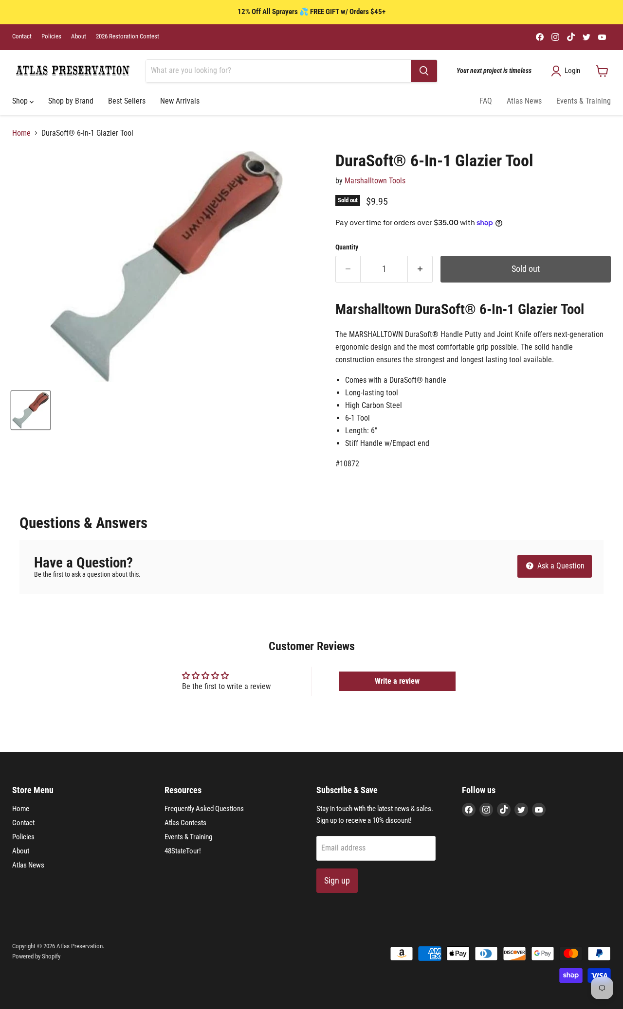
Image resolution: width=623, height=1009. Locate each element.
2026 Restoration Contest (127, 36)
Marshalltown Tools (375, 180)
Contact (22, 36)
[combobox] (278, 71)
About (78, 36)
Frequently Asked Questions (204, 808)
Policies (51, 36)
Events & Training (583, 101)
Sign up (337, 880)
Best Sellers (127, 101)
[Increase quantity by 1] (420, 269)
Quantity (346, 247)
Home (21, 133)
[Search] (424, 71)
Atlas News (524, 101)
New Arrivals (180, 101)
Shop (21, 101)
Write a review (397, 681)
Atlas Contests (185, 822)
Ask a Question (560, 565)
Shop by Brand (70, 101)
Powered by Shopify (36, 956)
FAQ (485, 101)
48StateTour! (183, 851)
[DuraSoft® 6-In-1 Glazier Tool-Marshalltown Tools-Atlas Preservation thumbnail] (30, 410)
